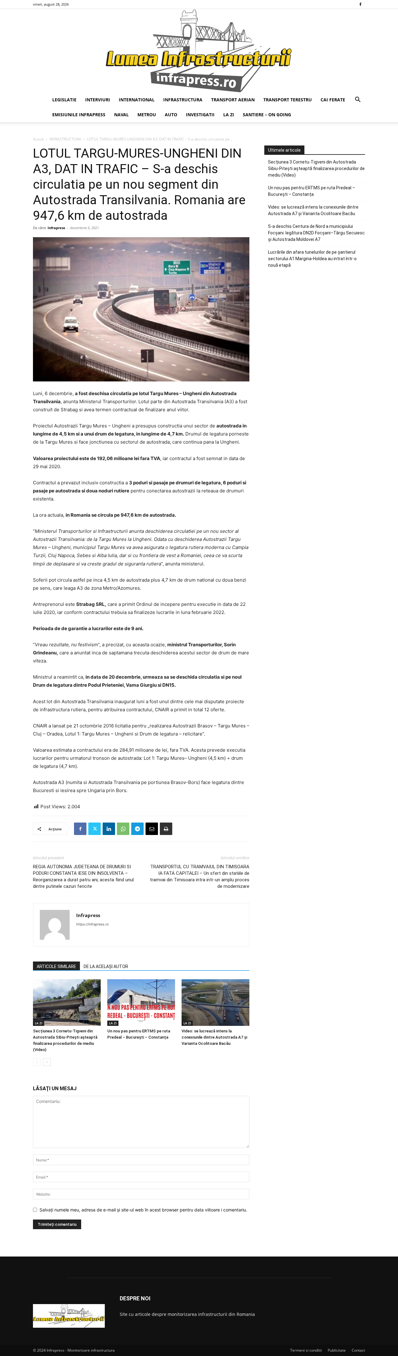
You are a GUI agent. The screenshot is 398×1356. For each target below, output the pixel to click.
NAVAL (121, 115)
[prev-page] (37, 1062)
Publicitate (337, 1350)
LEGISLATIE (64, 100)
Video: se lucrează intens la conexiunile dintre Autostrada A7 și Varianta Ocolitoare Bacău (214, 1037)
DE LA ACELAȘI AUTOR (106, 966)
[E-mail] (152, 829)
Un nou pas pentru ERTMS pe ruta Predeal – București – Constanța (311, 191)
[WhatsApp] (123, 829)
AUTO (171, 115)
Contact (358, 1350)
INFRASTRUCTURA (182, 100)
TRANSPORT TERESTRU (287, 100)
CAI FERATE (333, 100)
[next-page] (47, 1062)
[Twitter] (94, 829)
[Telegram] (137, 829)
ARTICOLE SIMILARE (56, 966)
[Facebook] (360, 4)
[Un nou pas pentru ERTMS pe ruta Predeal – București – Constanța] (141, 1002)
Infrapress (56, 227)
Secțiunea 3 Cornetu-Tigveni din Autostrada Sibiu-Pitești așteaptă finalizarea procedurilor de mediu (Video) (316, 168)
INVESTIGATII (200, 115)
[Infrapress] (199, 50)
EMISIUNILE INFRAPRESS (78, 115)
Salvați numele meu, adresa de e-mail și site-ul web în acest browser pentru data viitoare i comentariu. (143, 1209)
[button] (357, 100)
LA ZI (228, 115)
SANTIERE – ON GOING (267, 115)
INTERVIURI (97, 100)
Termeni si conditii (306, 1350)
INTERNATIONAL (137, 100)
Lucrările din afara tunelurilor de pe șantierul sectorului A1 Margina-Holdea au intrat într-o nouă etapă (312, 259)
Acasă (38, 139)
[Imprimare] (166, 829)
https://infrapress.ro (92, 924)
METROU (146, 115)
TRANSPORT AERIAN (233, 100)
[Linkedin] (109, 829)
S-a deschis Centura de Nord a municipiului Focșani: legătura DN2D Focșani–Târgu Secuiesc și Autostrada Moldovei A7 (316, 233)
